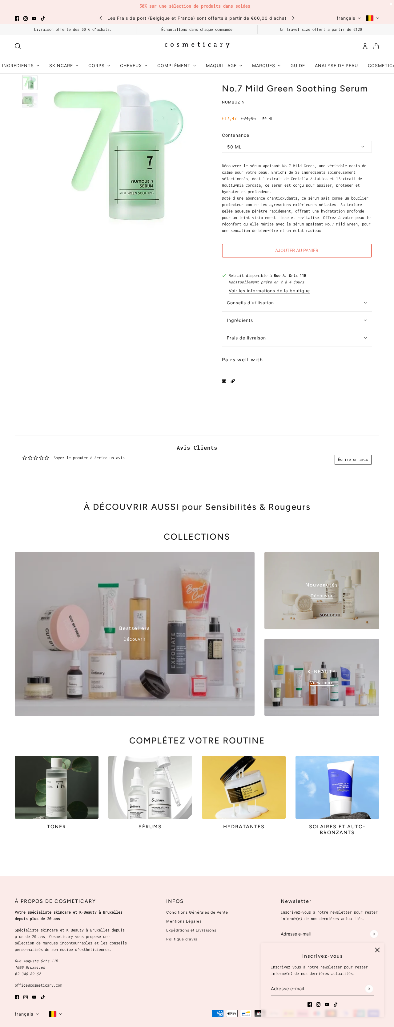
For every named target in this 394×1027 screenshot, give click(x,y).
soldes (242, 6)
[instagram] (25, 18)
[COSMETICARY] (197, 46)
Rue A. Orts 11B (290, 275)
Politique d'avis (181, 939)
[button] (232, 380)
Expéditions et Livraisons (191, 930)
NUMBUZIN (233, 102)
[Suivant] (293, 18)
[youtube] (34, 18)
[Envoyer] (369, 988)
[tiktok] (42, 18)
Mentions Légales (184, 921)
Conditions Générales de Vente (197, 912)
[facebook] (17, 18)
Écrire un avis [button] (353, 459)
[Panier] (376, 46)
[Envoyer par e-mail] (224, 380)
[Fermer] (377, 950)
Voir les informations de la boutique (269, 291)
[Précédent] (100, 18)
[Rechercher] (18, 46)
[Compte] (365, 46)
